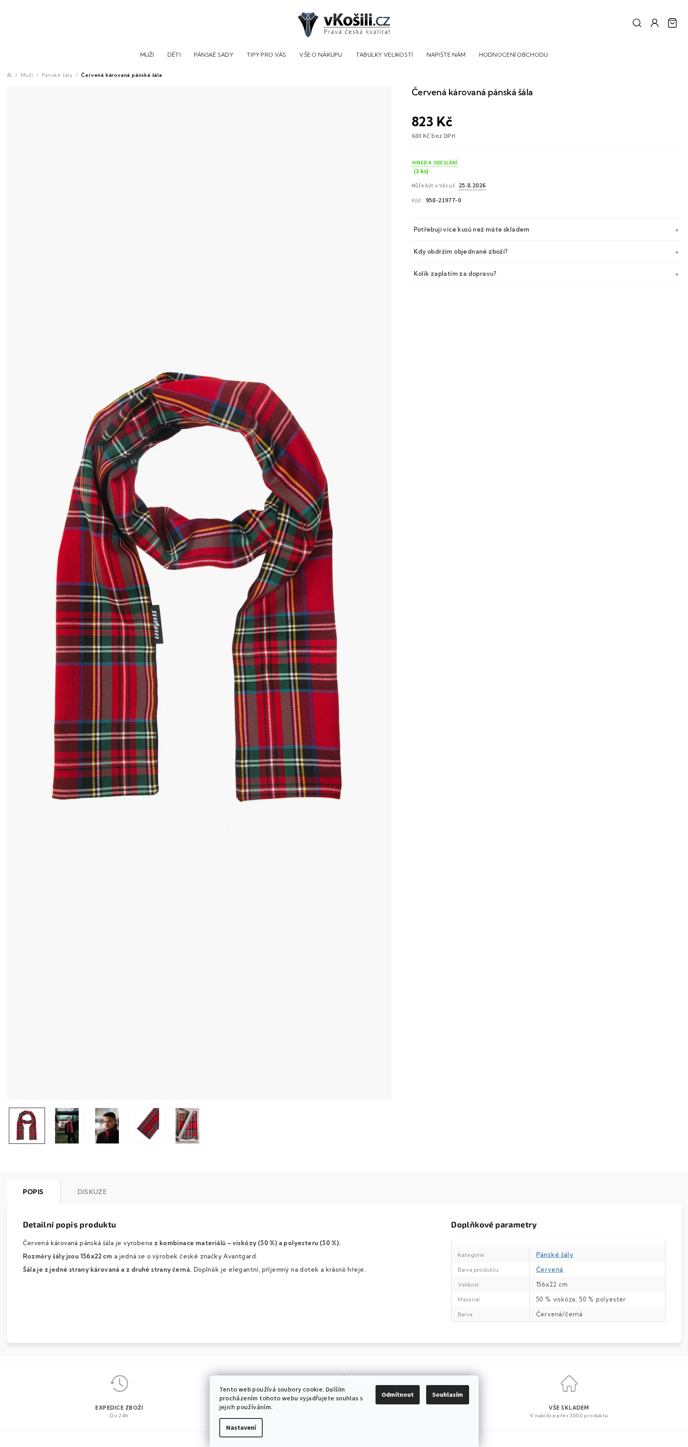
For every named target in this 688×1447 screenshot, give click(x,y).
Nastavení (241, 1427)
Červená (549, 1269)
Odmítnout (398, 1394)
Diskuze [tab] (92, 1192)
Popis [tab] (33, 1192)
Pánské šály (555, 1254)
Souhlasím (447, 1394)
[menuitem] (147, 55)
